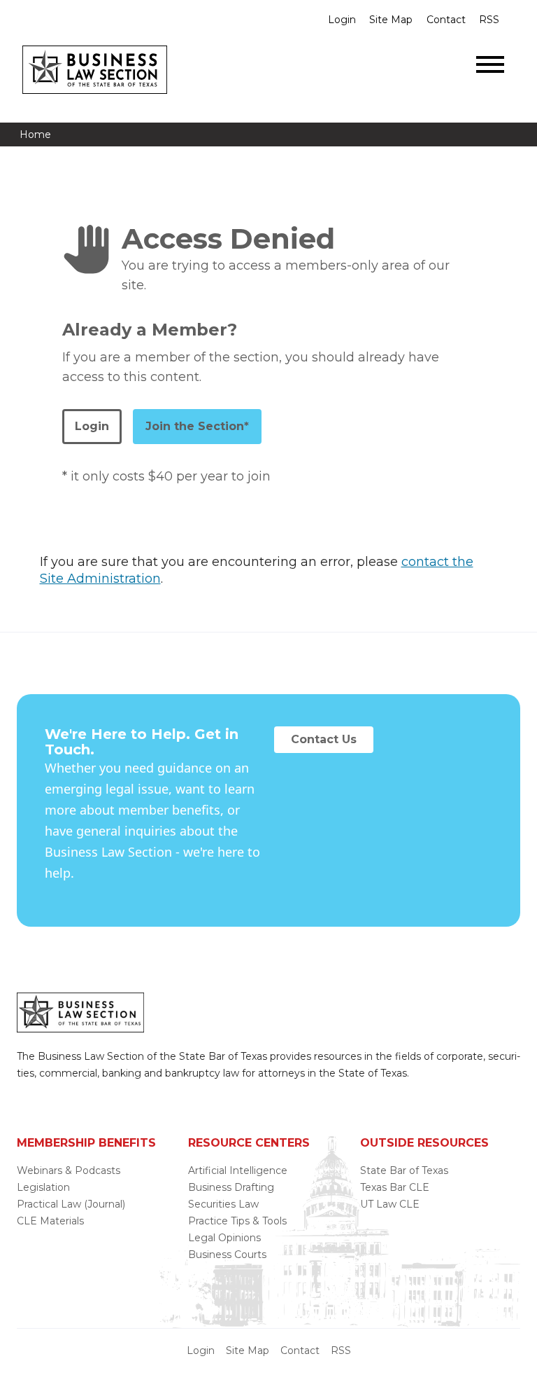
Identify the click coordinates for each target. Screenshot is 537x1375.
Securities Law (223, 1204)
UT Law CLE (390, 1204)
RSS (489, 19)
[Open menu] (490, 64)
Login (342, 19)
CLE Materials (50, 1221)
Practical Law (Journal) (71, 1204)
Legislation (43, 1187)
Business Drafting (231, 1187)
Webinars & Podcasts (68, 1170)
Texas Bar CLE (394, 1187)
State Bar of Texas (404, 1170)
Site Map (391, 19)
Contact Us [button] (324, 739)
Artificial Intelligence (237, 1170)
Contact (446, 19)
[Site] (94, 89)
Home (35, 134)
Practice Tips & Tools (237, 1221)
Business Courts (227, 1254)
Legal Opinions (224, 1238)
